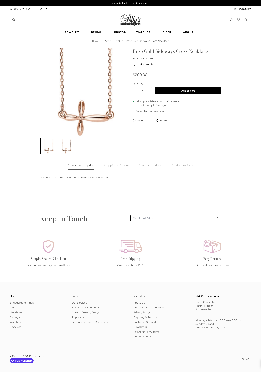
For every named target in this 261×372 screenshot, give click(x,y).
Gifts (167, 32)
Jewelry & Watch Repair (86, 307)
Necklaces (16, 312)
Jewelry (72, 32)
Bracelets (15, 327)
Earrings (15, 317)
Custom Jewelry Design (86, 312)
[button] (245, 19)
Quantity (138, 83)
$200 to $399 (112, 41)
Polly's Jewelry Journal (147, 331)
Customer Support (145, 322)
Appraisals (78, 317)
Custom (120, 32)
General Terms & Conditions (150, 307)
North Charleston (205, 302)
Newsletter (140, 327)
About (188, 32)
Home (95, 41)
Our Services (79, 302)
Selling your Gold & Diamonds (90, 322)
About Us (139, 302)
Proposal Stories (143, 336)
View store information (150, 111)
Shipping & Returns (145, 317)
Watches (143, 32)
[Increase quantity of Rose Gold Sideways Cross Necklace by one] (148, 90)
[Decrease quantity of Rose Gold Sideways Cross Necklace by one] (136, 90)
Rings (13, 307)
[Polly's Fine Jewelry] (131, 19)
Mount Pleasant (205, 305)
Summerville (203, 309)
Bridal (96, 32)
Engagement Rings (22, 302)
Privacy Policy (142, 312)
